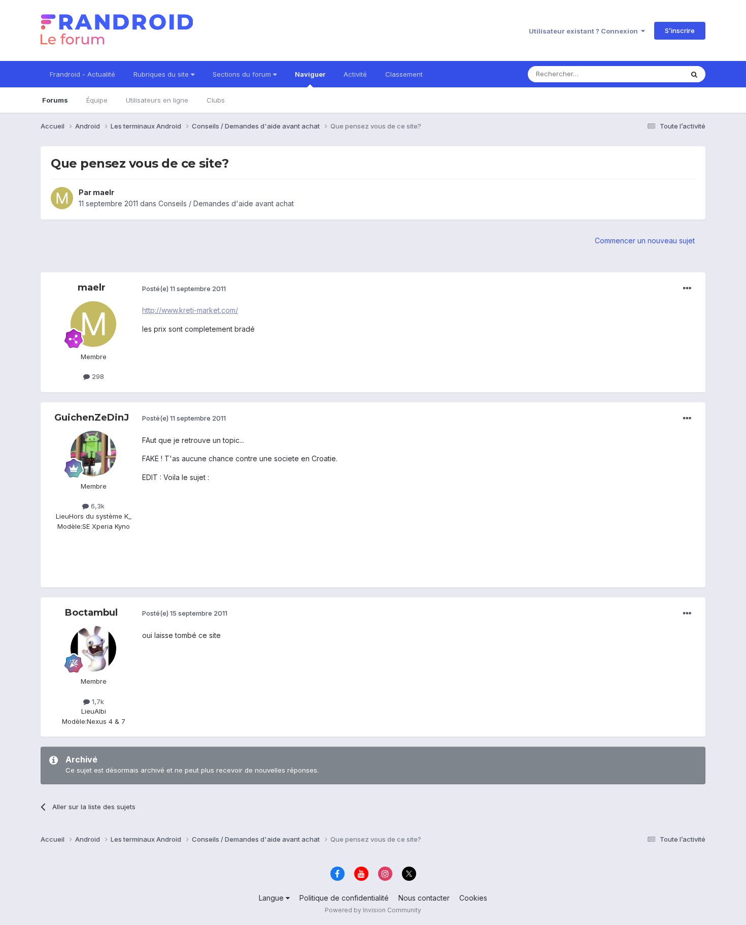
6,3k (97, 506)
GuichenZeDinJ (91, 417)
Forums (55, 100)
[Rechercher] (694, 74)
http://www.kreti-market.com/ (190, 310)
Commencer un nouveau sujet (645, 240)
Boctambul (91, 612)
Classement (404, 74)
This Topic (653, 74)
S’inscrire (680, 30)
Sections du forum (243, 74)
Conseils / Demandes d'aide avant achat (226, 203)
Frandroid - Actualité (82, 74)
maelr (103, 192)
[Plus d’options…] (687, 288)
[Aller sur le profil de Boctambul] (93, 649)
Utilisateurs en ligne (157, 100)
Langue (272, 898)
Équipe (97, 100)
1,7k (97, 701)
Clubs (216, 100)
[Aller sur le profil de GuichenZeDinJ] (93, 453)
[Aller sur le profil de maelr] (62, 198)
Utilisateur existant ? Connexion (585, 31)
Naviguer (310, 74)
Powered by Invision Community (373, 910)
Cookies (473, 898)
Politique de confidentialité (344, 898)
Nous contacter (424, 898)
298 (97, 376)
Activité (355, 74)
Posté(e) (184, 288)
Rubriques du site (162, 74)
